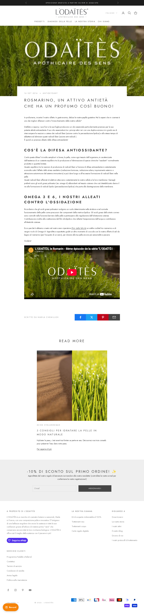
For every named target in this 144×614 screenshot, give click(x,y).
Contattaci (11, 561)
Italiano (109, 13)
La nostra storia (85, 21)
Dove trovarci (117, 517)
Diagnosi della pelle (60, 21)
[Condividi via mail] (114, 317)
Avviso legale (12, 575)
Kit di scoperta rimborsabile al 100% (86, 517)
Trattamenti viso (78, 521)
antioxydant (50, 93)
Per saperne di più (44, 449)
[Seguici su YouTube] (30, 590)
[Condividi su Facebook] (80, 317)
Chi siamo (104, 21)
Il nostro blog (117, 531)
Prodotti (39, 21)
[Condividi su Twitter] (91, 317)
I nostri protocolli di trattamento (124, 540)
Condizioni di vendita (15, 570)
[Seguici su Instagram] (15, 590)
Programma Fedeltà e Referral (19, 556)
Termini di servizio (14, 566)
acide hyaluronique (48, 425)
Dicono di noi (117, 535)
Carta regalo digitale (80, 531)
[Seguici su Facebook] (8, 590)
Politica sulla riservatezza (17, 580)
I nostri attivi (116, 526)
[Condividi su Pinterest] (103, 317)
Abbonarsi (95, 488)
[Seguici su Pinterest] (22, 590)
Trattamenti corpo (79, 526)
